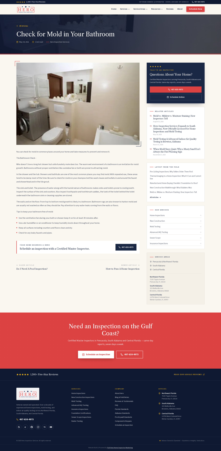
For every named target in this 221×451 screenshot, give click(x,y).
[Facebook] (31, 427)
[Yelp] (25, 427)
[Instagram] (38, 427)
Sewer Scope (155, 237)
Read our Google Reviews (188, 374)
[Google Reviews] (18, 427)
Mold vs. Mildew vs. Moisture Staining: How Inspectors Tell (173, 192)
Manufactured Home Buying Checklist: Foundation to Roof (174, 183)
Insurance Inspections (159, 243)
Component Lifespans (123, 421)
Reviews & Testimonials (124, 401)
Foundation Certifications (81, 413)
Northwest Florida (169, 393)
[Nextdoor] (44, 427)
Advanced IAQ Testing (159, 232)
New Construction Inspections (82, 397)
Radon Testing (77, 421)
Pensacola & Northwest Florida (165, 261)
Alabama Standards (122, 413)
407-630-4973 (199, 2)
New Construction (157, 221)
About (180, 9)
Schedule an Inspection (98, 354)
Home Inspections (157, 215)
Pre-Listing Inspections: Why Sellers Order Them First (171, 171)
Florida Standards (122, 409)
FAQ (116, 405)
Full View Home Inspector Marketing (120, 448)
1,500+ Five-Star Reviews (36, 2)
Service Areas (139, 9)
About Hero (119, 393)
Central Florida (159, 269)
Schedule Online (177, 97)
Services (124, 9)
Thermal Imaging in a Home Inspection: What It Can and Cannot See (175, 177)
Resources (156, 9)
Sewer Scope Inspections (81, 417)
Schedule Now (195, 9)
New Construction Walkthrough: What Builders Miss (171, 187)
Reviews (170, 9)
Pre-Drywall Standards (123, 417)
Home (114, 9)
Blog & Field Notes (122, 397)
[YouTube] (50, 427)
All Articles (23, 26)
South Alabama (159, 265)
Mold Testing (155, 226)
